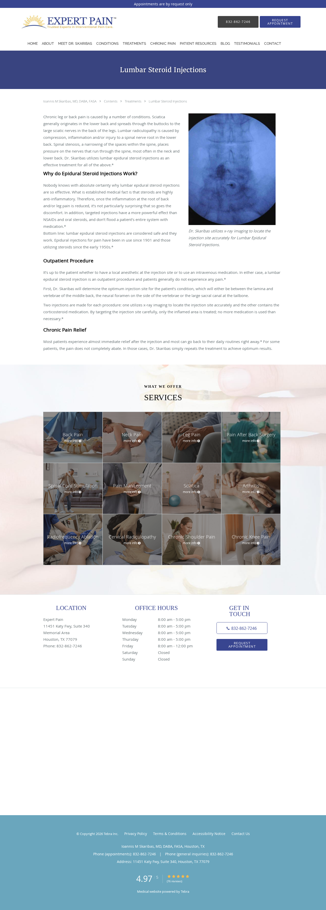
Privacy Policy (135, 833)
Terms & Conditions (169, 833)
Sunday (146, 659)
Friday (157, 645)
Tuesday (156, 626)
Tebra (185, 891)
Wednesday (156, 632)
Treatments (133, 101)
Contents (111, 101)
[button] (280, 22)
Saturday (146, 652)
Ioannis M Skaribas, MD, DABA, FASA (70, 101)
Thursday (156, 639)
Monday (156, 619)
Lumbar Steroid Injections (168, 101)
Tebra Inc (110, 833)
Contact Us (241, 833)
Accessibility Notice (209, 833)
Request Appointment (242, 645)
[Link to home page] (64, 22)
